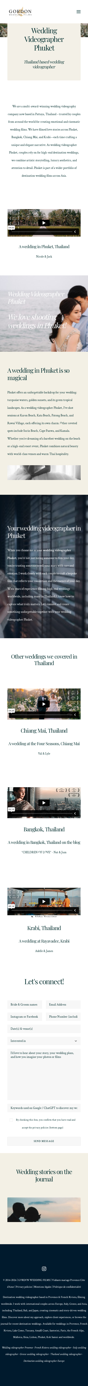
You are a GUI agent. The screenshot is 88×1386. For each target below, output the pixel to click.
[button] (78, 11)
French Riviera (68, 1297)
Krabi (47, 137)
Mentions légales (42, 1287)
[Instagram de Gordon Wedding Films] (44, 1270)
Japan (35, 1310)
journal (4, 1324)
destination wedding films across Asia (44, 176)
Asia (84, 1304)
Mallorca (17, 1337)
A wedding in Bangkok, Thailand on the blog (44, 842)
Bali (25, 1310)
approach (38, 1317)
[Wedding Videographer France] (20, 12)
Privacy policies (24, 1287)
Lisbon (33, 1337)
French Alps (77, 1330)
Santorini (54, 1330)
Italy (66, 1304)
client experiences (62, 1317)
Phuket (73, 130)
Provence (53, 1297)
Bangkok (16, 137)
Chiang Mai (30, 137)
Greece (72, 1304)
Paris (63, 1330)
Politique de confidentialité (67, 1287)
